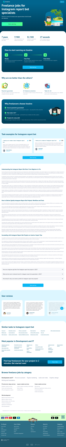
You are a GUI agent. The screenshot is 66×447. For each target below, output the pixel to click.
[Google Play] (56, 418)
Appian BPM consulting (50, 352)
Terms (44, 429)
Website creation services (7, 399)
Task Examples (3, 429)
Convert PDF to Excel (29, 349)
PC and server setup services (8, 384)
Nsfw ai (36, 344)
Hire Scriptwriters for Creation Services (17, 410)
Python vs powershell (22, 330)
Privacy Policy (45, 431)
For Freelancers (16, 428)
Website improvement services (8, 397)
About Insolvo (16, 426)
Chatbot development (39, 391)
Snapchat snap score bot (18, 350)
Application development (7, 404)
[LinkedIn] (18, 418)
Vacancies (32, 426)
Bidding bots (4, 332)
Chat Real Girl (33, 431)
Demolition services (12, 330)
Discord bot (43, 330)
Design (58, 429)
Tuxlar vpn (3, 330)
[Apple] (52, 418)
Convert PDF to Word (39, 346)
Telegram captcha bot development (18, 347)
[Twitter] (14, 418)
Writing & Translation (61, 433)
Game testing (19, 388)
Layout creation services (23, 384)
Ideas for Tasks (3, 433)
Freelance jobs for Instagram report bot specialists (32, 410)
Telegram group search (29, 345)
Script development (39, 390)
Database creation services (7, 386)
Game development (5, 406)
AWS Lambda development (55, 330)
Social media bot (12, 332)
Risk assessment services (23, 332)
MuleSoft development (50, 349)
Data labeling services (18, 344)
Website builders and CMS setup (8, 401)
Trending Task (3, 435)
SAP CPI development (29, 352)
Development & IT (60, 428)
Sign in (62, 1)
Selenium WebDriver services (24, 334)
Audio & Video (59, 431)
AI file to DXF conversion (34, 332)
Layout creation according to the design (25, 386)
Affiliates (15, 429)
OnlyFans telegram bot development (39, 349)
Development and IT (6, 410)
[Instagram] (6, 418)
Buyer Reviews (45, 433)
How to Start (3, 426)
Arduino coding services (13, 334)
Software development (6, 402)
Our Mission (45, 426)
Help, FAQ (45, 428)
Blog (31, 428)
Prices (2, 428)
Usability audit (20, 390)
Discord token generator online (6, 350)
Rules (15, 431)
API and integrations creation (7, 390)
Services (32, 429)
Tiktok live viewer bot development (5, 345)
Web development (6, 395)
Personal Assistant (60, 435)
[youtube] (10, 418)
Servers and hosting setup (7, 388)
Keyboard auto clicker (34, 334)
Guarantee (3, 431)
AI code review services (45, 334)
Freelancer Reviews (46, 435)
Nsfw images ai (4, 334)
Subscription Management (18, 433)
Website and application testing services (43, 388)
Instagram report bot (51, 345)
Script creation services (40, 384)
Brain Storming (33, 330)
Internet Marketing (60, 426)
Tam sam (42, 332)
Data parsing (37, 386)
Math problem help (5, 348)
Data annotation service (60, 345)
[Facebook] (2, 418)
